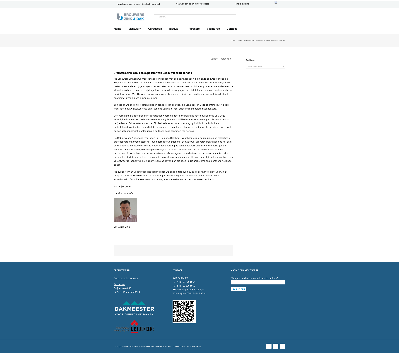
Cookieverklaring (194, 346)
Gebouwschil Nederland (147, 171)
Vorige (214, 58)
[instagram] (282, 16)
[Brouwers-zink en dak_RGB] (130, 13)
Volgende (226, 58)
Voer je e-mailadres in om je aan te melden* (254, 278)
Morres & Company (172, 346)
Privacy (183, 346)
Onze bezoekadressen (126, 278)
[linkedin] (277, 16)
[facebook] (272, 16)
